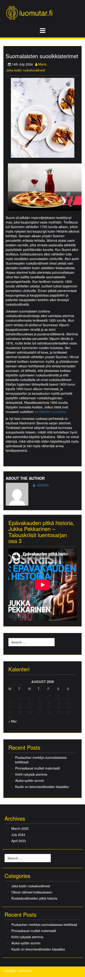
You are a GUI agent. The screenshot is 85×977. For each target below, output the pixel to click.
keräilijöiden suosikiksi (50, 411)
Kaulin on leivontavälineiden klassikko (42, 786)
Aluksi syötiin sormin (29, 780)
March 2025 (20, 828)
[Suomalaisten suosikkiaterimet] (42, 117)
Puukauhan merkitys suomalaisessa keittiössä (41, 759)
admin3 (43, 485)
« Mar (12, 721)
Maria (41, 64)
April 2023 (18, 840)
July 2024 (18, 834)
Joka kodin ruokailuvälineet (25, 70)
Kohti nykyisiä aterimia (31, 774)
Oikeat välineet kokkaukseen (31, 892)
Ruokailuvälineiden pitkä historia (34, 898)
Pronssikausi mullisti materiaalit (37, 768)
